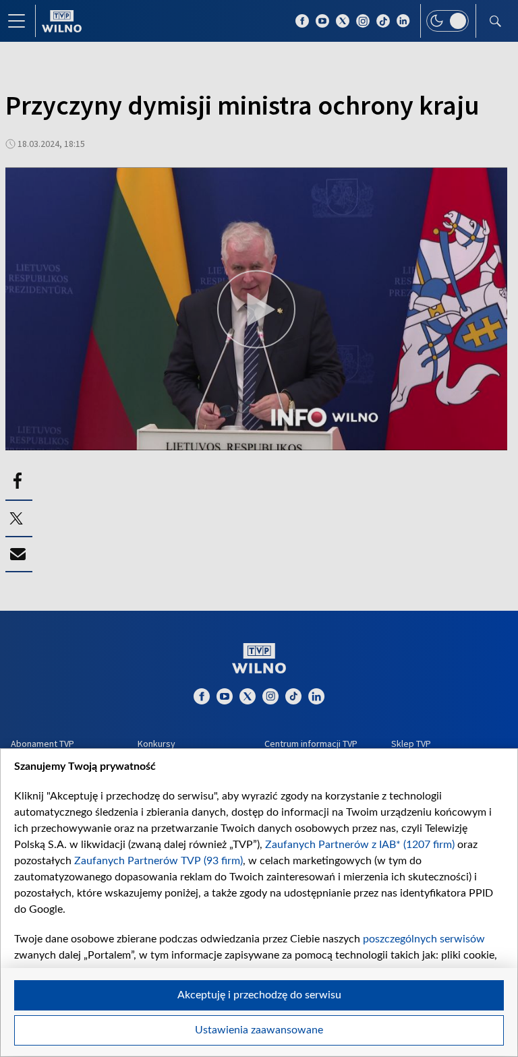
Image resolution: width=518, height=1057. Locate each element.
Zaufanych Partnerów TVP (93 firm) (158, 860)
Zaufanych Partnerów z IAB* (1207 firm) (360, 844)
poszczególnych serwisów (424, 939)
